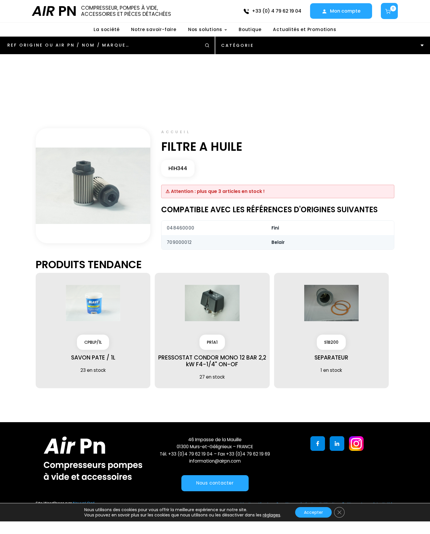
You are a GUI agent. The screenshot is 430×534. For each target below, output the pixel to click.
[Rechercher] (207, 45)
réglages (271, 515)
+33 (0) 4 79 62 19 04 (276, 11)
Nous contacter (215, 483)
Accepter (313, 512)
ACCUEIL (175, 131)
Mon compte (345, 11)
